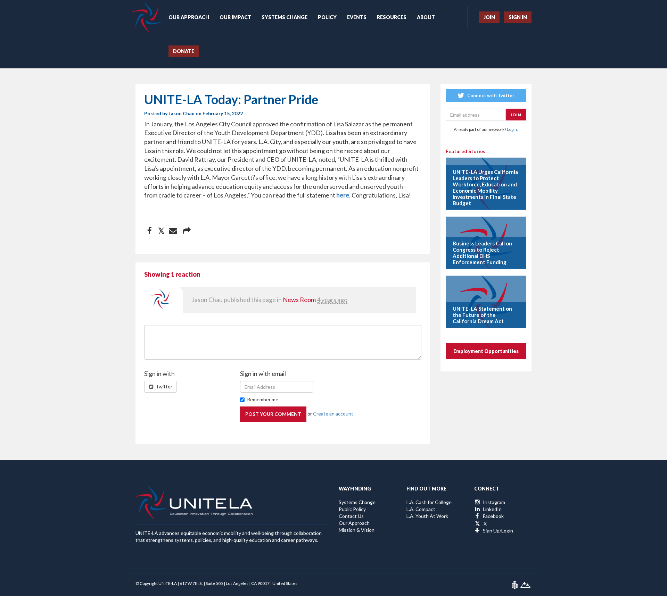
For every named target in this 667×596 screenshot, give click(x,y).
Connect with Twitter (490, 95)
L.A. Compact (420, 509)
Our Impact (235, 17)
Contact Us (351, 516)
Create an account (333, 414)
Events (357, 17)
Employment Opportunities (486, 351)
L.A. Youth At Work (427, 516)
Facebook (493, 516)
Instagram (493, 502)
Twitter (163, 386)
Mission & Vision (356, 530)
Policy (327, 17)
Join (489, 17)
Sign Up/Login (497, 531)
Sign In (518, 17)
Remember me (262, 399)
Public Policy (352, 509)
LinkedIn (492, 509)
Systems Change (284, 17)
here (342, 195)
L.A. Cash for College (429, 502)
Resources (391, 17)
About (426, 17)
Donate (183, 51)
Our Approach (188, 17)
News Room (299, 299)
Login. (512, 129)
